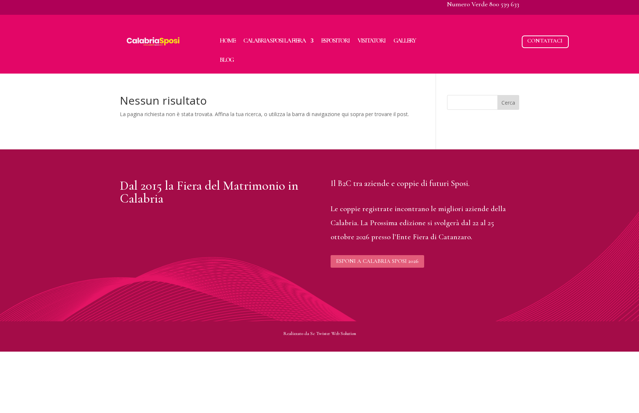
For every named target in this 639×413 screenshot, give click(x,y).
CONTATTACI (544, 40)
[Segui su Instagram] (140, 6)
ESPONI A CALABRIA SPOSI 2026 (377, 261)
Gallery (404, 40)
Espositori (335, 40)
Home (227, 40)
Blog (226, 60)
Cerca (508, 102)
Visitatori (371, 40)
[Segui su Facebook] (126, 6)
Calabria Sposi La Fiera (274, 40)
